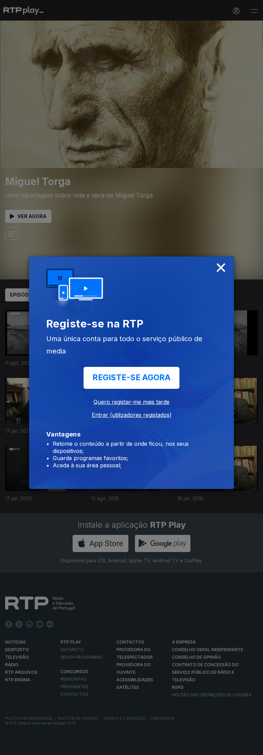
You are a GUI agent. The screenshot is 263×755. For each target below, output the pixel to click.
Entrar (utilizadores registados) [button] (132, 414)
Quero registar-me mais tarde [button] (131, 401)
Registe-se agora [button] (131, 377)
